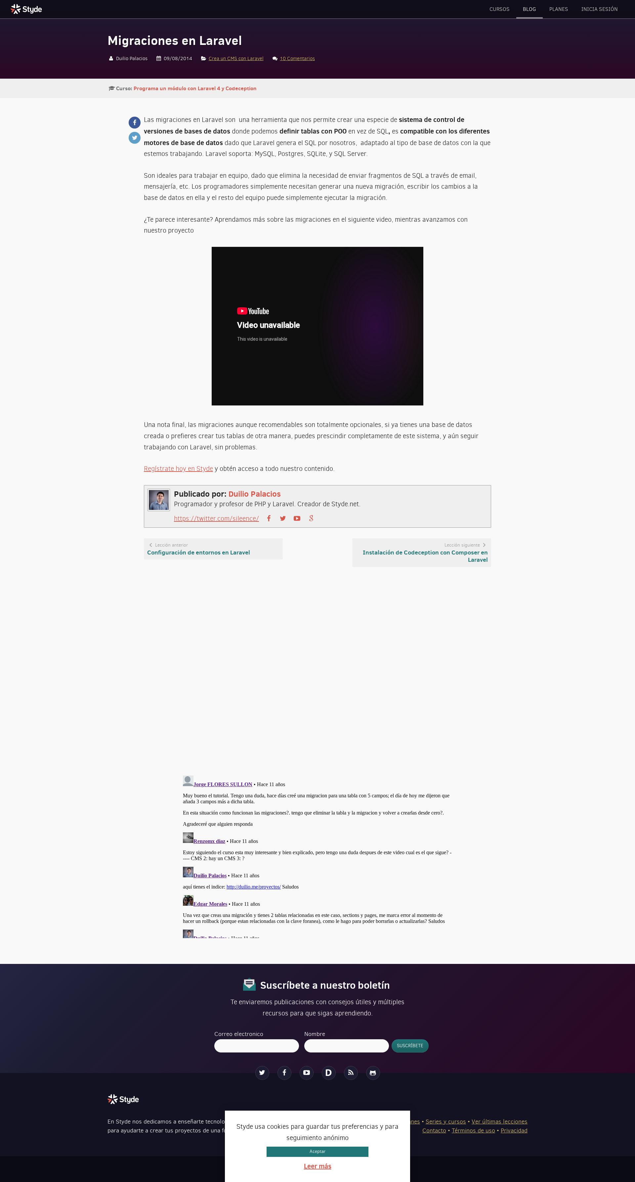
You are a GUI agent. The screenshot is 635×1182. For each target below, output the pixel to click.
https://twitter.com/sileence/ (216, 518)
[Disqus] (317, 671)
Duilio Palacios (255, 493)
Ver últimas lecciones (500, 1121)
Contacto (434, 1130)
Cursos (499, 9)
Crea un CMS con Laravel (236, 58)
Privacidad (514, 1130)
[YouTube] (306, 1073)
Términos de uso (473, 1130)
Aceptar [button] (317, 1152)
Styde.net (27, 9)
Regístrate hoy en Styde (178, 468)
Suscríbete (410, 1046)
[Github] (373, 1073)
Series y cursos (446, 1121)
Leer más (317, 1166)
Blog (529, 9)
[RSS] (351, 1073)
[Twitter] (262, 1073)
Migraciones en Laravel (174, 40)
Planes (558, 9)
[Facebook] (284, 1073)
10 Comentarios (297, 58)
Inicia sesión (599, 9)
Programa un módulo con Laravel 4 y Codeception (195, 88)
